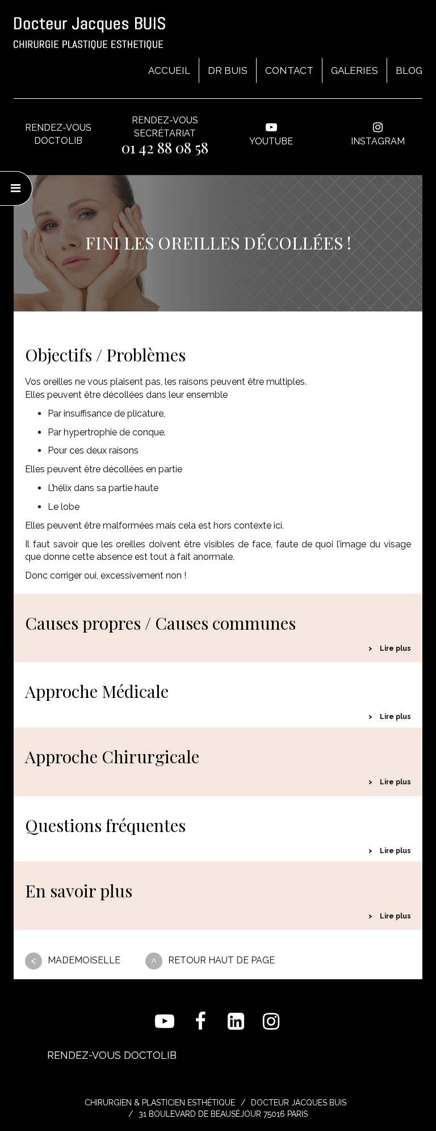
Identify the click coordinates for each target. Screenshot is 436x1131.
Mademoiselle (84, 960)
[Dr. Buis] (89, 33)
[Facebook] (201, 1021)
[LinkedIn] (236, 1021)
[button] (218, 649)
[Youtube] (165, 1021)
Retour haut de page (221, 960)
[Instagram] (272, 1021)
